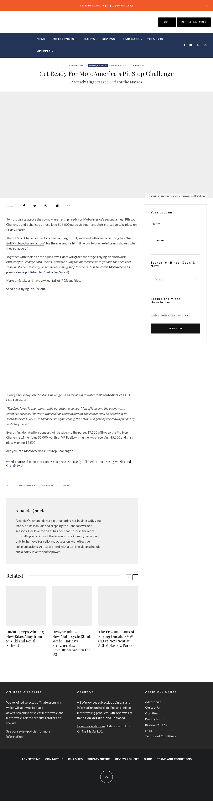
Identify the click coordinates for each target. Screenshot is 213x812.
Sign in (155, 223)
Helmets (88, 39)
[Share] (24, 205)
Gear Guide (131, 39)
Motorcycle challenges (56, 486)
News (41, 39)
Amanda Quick (77, 65)
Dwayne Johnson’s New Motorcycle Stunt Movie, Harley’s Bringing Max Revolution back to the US (71, 643)
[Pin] (46, 205)
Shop (148, 730)
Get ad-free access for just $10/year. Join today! (106, 5)
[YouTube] (190, 45)
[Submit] (57, 205)
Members (43, 51)
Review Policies (156, 724)
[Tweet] (34, 205)
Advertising (153, 702)
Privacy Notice (155, 719)
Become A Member (193, 22)
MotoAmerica (27, 486)
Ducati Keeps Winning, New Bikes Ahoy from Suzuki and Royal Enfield (25, 639)
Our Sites (151, 713)
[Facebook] (184, 45)
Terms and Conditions (160, 736)
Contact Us (153, 707)
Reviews (108, 39)
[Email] (68, 205)
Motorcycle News (98, 65)
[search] (196, 279)
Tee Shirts (155, 39)
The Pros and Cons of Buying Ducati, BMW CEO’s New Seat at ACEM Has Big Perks (116, 639)
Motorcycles (63, 39)
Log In (167, 22)
